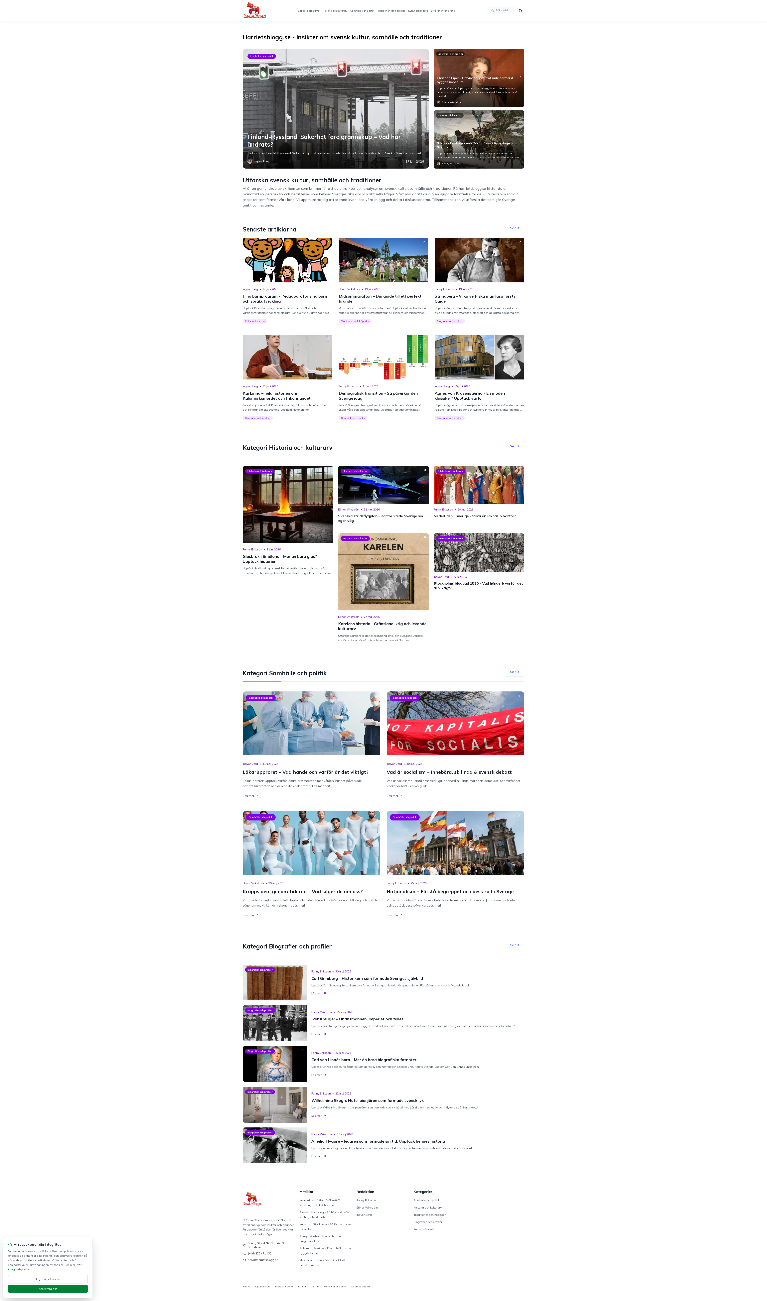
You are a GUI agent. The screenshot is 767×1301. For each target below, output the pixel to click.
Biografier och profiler (443, 10)
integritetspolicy (18, 1269)
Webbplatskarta (360, 1286)
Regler (246, 1286)
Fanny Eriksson (444, 289)
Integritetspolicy (284, 1286)
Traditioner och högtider (391, 10)
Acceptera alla (48, 1289)
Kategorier (423, 1191)
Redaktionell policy (335, 1286)
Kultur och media (418, 10)
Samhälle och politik (362, 10)
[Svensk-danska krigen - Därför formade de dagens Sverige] (479, 139)
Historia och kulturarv (335, 10)
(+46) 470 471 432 (259, 1253)
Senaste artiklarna (309, 10)
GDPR (315, 1286)
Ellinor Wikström (349, 289)
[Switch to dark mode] (520, 10)
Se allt (514, 228)
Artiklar (307, 1191)
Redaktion (365, 1191)
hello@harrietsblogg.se (263, 1260)
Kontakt (302, 1286)
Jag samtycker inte (48, 1279)
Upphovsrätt (262, 1286)
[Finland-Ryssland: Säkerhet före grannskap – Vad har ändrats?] (336, 109)
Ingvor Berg (250, 289)
